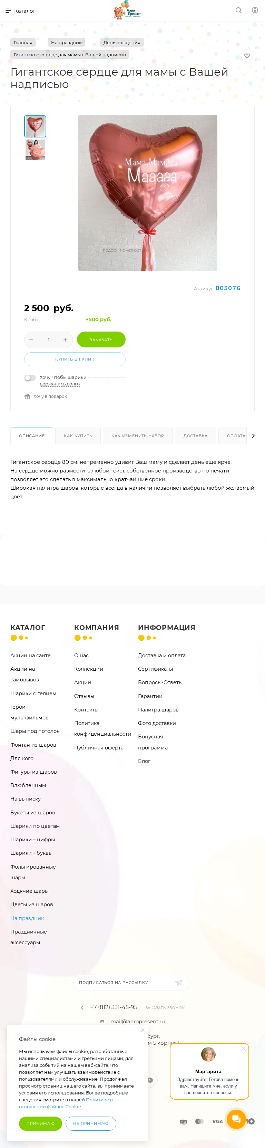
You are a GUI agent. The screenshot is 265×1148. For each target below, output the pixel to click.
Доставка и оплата (162, 655)
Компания (96, 628)
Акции (82, 682)
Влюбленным (28, 785)
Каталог (27, 628)
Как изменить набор (137, 435)
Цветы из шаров (31, 904)
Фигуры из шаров (33, 772)
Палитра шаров (158, 710)
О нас (81, 655)
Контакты (86, 710)
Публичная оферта (99, 748)
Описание (32, 435)
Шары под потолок (34, 731)
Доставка (196, 435)
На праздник (27, 918)
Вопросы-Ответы (160, 682)
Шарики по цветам (35, 826)
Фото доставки (157, 723)
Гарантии (150, 696)
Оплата (236, 435)
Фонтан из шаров (33, 745)
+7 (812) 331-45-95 (113, 1007)
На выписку (25, 799)
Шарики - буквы (31, 853)
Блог (144, 761)
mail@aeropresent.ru (137, 1021)
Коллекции (88, 669)
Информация (167, 628)
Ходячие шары (29, 891)
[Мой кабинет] (255, 11)
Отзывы (84, 696)
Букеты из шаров (32, 813)
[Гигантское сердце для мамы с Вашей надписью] (147, 193)
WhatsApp (150, 1080)
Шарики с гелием (33, 693)
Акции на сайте (30, 655)
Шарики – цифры (32, 839)
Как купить (78, 435)
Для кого (21, 758)
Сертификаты (155, 669)
